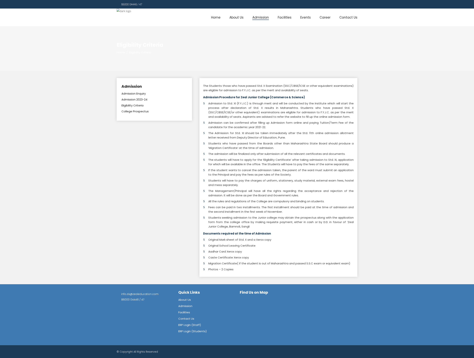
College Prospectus (135, 111)
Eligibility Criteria (132, 105)
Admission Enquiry (133, 93)
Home (121, 52)
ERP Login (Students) (192, 331)
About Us (184, 300)
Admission (185, 306)
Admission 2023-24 (134, 99)
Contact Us (186, 319)
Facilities (184, 312)
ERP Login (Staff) (189, 325)
